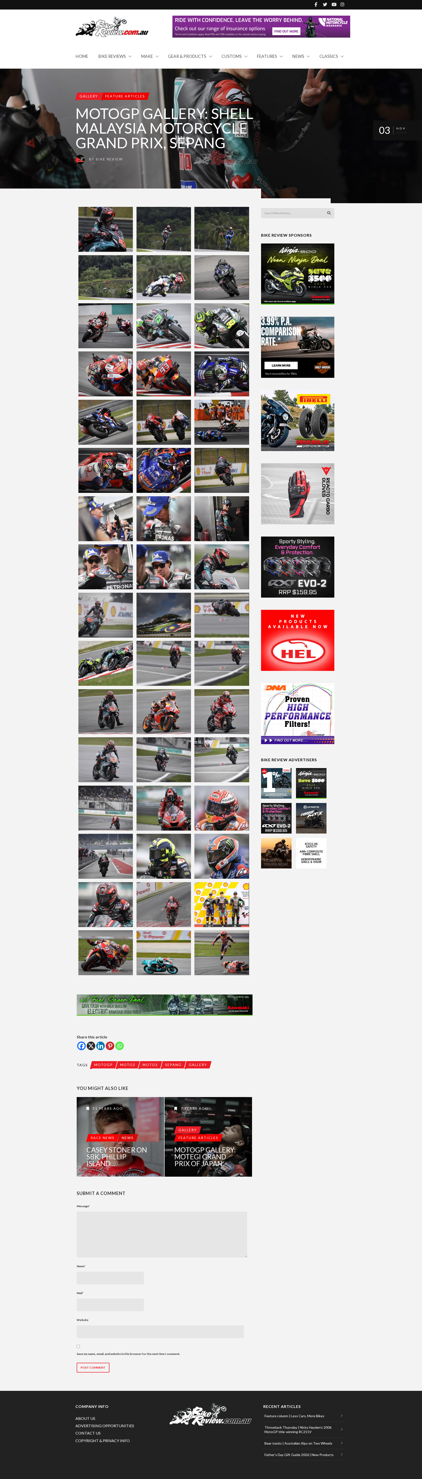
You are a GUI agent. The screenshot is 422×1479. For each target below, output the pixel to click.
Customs (232, 56)
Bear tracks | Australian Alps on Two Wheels (298, 1443)
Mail (80, 1293)
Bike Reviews (112, 56)
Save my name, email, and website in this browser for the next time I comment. (128, 1354)
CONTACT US (88, 1433)
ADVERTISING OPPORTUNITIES (104, 1425)
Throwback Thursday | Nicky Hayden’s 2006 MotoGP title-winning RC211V (297, 1429)
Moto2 (127, 1065)
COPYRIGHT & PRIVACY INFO (102, 1440)
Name (81, 1266)
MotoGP (103, 1065)
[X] (91, 1046)
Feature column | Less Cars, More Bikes (294, 1416)
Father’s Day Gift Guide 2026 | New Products (299, 1455)
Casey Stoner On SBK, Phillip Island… (116, 1156)
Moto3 (150, 1065)
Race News (103, 1138)
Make (147, 56)
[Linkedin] (100, 1046)
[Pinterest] (110, 1046)
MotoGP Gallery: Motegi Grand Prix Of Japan (205, 1156)
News (298, 56)
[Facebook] (81, 1046)
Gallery (89, 96)
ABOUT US (85, 1418)
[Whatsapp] (119, 1046)
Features (267, 56)
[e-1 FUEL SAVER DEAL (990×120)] (165, 1005)
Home (82, 56)
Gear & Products (187, 56)
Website (82, 1320)
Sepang (173, 1065)
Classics (328, 56)
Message (83, 1206)
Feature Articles (125, 96)
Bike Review (109, 159)
